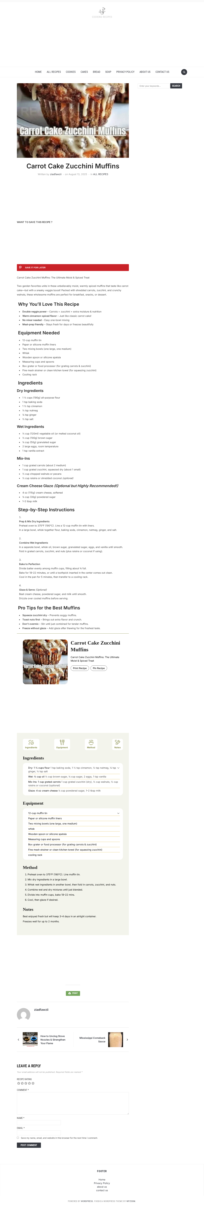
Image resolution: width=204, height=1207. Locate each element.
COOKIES (71, 71)
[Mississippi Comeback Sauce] (115, 1039)
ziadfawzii (56, 174)
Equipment (62, 747)
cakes (84, 71)
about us (144, 71)
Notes (117, 747)
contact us (162, 71)
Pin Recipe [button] (99, 668)
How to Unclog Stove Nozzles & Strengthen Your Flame (52, 1040)
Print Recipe (80, 668)
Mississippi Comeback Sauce (92, 1039)
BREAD (96, 71)
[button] (118, 767)
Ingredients (31, 747)
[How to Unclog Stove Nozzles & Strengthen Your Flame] (30, 1039)
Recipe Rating (24, 1079)
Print (75, 993)
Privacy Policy (125, 71)
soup (108, 71)
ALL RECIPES (54, 71)
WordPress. (87, 1201)
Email (21, 1128)
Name (20, 1118)
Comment (23, 1090)
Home (38, 71)
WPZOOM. (131, 1201)
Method (91, 747)
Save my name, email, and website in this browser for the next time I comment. (59, 1138)
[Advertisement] (102, 44)
